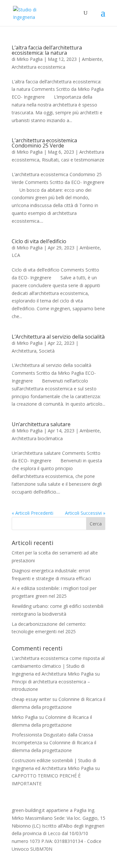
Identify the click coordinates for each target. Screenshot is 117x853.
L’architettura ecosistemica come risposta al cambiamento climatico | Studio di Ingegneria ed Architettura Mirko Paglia (58, 666)
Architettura (24, 351)
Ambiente (92, 59)
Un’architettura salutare (41, 424)
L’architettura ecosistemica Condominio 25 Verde (44, 143)
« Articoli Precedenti (32, 513)
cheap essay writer (31, 699)
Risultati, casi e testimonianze (73, 160)
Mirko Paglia (30, 59)
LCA (16, 255)
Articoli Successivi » (85, 513)
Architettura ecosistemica (38, 67)
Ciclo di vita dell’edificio (39, 241)
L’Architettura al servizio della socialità (58, 336)
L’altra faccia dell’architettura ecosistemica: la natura (47, 50)
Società (47, 351)
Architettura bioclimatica (37, 438)
